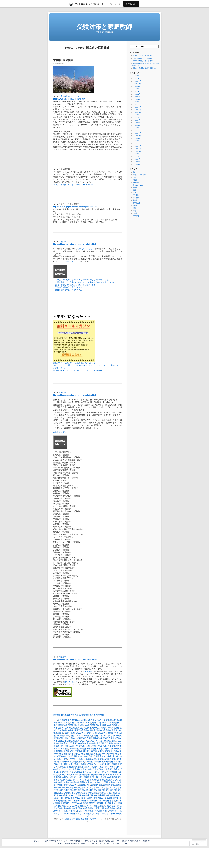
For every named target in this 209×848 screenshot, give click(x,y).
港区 (108, 814)
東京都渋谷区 (61, 795)
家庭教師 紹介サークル (70, 96)
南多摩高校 (58, 746)
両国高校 (98, 811)
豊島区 (89, 738)
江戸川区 (62, 806)
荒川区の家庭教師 (78, 733)
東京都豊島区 (95, 788)
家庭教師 (88, 671)
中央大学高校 (84, 814)
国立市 (118, 746)
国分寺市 (100, 749)
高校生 (135, 180)
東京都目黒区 (84, 785)
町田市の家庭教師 (99, 723)
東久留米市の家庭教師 (103, 780)
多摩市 (116, 751)
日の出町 (86, 767)
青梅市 (73, 736)
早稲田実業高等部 (77, 772)
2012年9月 (136, 154)
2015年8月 (136, 94)
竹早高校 (96, 728)
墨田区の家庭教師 (105, 751)
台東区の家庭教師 (77, 746)
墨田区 (94, 751)
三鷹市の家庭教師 (107, 808)
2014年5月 (136, 125)
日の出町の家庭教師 (98, 767)
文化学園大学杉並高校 (88, 764)
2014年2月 (136, 128)
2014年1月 (136, 130)
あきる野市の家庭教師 (77, 720)
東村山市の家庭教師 (66, 780)
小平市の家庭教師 (75, 759)
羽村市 (92, 730)
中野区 (105, 811)
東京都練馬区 (59, 788)
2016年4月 (136, 89)
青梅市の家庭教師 (84, 736)
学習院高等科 (61, 756)
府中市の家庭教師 (61, 762)
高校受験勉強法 (59, 432)
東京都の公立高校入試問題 (97, 782)
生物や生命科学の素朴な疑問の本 (144, 68)
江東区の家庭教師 (111, 806)
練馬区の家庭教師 (81, 730)
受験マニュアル (70, 682)
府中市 (118, 759)
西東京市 (102, 736)
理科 (134, 172)
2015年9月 (136, 91)
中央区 (59, 814)
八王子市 (94, 741)
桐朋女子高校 (103, 801)
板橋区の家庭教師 (81, 801)
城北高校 (86, 751)
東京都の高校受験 (77, 782)
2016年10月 (137, 84)
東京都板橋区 (91, 793)
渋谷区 (118, 808)
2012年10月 (137, 151)
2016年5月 (136, 86)
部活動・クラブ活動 (139, 175)
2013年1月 (136, 143)
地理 (134, 192)
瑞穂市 (66, 723)
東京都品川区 (87, 790)
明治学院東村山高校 (99, 775)
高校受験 (62, 393)
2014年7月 (136, 120)
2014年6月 (136, 123)
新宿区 (63, 767)
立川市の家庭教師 (72, 728)
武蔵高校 (92, 803)
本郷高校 (65, 777)
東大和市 (96, 777)
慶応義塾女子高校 (77, 762)
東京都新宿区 (67, 793)
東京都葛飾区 (83, 788)
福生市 (76, 725)
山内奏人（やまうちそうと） (143, 55)
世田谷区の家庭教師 (85, 811)
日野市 (110, 767)
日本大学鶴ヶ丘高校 (101, 769)
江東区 (100, 806)
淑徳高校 (67, 808)
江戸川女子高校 (90, 806)
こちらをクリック (68, 261)
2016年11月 (137, 81)
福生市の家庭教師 (87, 725)
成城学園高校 (107, 762)
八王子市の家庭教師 (107, 741)
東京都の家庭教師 (63, 60)
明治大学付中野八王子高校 (67, 775)
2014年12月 (137, 107)
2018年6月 (136, 76)
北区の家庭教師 (79, 743)
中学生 (135, 213)
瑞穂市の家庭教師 (77, 723)
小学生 (135, 200)
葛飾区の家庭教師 (100, 733)
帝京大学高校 (97, 759)
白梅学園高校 (113, 723)
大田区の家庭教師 (81, 754)
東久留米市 (88, 780)
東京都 (66, 782)
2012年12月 (137, 146)
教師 (134, 208)
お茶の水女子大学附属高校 (98, 720)
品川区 (88, 746)
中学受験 (62, 242)
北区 (70, 743)
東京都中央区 (99, 795)
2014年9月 (136, 115)
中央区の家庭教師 (70, 814)
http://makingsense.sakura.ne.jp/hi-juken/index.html (74, 395)
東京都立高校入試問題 (112, 785)
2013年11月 (137, 133)
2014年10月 (137, 112)
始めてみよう (131, 4)
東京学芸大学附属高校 (103, 798)
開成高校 (112, 733)
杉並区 (73, 777)
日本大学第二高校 (84, 769)
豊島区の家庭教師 (100, 738)
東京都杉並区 (79, 793)
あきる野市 (62, 720)
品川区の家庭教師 (99, 746)
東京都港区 (110, 795)
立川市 (61, 728)
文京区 (101, 764)
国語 (134, 190)
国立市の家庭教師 (61, 749)
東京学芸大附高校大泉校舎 (82, 798)
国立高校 (111, 746)
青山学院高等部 (62, 736)
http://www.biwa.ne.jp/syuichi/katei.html (69, 99)
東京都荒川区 (71, 788)
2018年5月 (136, 78)
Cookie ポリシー (120, 843)
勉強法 (135, 187)
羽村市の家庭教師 (103, 730)
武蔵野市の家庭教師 (80, 803)
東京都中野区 (87, 795)
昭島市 (111, 775)
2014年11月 (137, 110)
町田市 (88, 723)
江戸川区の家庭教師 (75, 806)
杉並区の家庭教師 (84, 777)
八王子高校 (85, 741)
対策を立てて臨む (84, 249)
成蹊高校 (89, 762)
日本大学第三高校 (69, 769)
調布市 (67, 738)
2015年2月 (136, 102)
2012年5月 (136, 164)
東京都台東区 (75, 790)
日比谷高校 (114, 769)
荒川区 (67, 733)
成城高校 (97, 762)
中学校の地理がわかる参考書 (143, 58)
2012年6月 (136, 162)
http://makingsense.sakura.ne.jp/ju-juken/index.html (74, 244)
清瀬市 (74, 808)
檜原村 (112, 801)
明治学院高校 (84, 775)
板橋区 (70, 801)
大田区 (70, 754)
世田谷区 (72, 811)
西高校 (95, 736)
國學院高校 (58, 751)
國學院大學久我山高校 (73, 751)
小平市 (64, 759)
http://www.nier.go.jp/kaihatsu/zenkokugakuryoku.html (75, 207)
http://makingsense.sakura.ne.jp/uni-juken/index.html (75, 659)
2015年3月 (136, 99)
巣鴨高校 (87, 759)
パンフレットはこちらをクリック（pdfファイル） (73, 185)
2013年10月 (137, 136)
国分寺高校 (91, 749)
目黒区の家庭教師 (65, 725)
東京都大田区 (111, 790)
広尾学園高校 (109, 759)
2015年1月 (136, 104)
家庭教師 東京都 (60, 715)
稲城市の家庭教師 (109, 725)
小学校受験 (136, 203)
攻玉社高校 (73, 764)
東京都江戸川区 (104, 793)
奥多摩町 (102, 754)
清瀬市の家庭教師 (85, 808)
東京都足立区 (107, 788)
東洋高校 (79, 780)
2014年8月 (136, 117)
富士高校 (84, 756)
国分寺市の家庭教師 (113, 749)
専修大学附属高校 (96, 756)
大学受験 (62, 657)
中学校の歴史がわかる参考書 (143, 61)
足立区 (61, 741)
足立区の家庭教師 (72, 741)
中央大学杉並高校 (97, 814)
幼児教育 (136, 205)
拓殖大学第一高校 (60, 764)
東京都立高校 (96, 785)
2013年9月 (136, 138)
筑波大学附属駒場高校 (110, 728)
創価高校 (63, 743)
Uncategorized (138, 185)
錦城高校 (59, 733)
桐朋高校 (93, 801)
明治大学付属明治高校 (94, 772)
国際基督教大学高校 (77, 749)
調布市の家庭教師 (78, 738)
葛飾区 (89, 733)
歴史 (134, 211)
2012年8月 (136, 156)
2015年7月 (136, 97)
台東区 (66, 746)
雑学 (134, 177)
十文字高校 (91, 743)
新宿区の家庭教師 (74, 767)
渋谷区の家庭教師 (60, 811)
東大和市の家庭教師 (109, 777)
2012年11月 (137, 149)
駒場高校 (60, 738)
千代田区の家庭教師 (113, 743)
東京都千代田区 (62, 790)
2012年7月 (136, 159)
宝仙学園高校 (73, 756)
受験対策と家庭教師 (104, 26)
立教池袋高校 (85, 728)
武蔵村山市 (101, 803)
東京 (115, 780)
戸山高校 (117, 762)
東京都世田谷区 (74, 795)
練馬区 (70, 730)
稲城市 (98, 725)
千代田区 (100, 743)
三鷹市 (96, 808)
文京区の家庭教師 (112, 764)
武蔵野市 (67, 803)
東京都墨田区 (99, 790)
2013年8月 (136, 141)
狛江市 (113, 720)
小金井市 (108, 756)
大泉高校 (93, 754)
